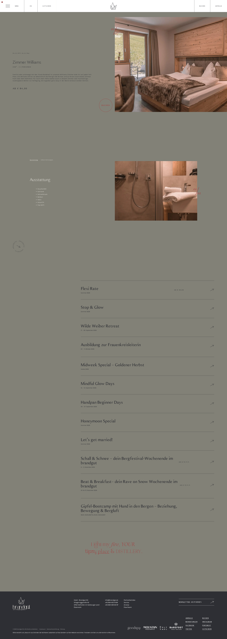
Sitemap (62, 629)
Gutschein (46, 6)
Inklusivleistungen (47, 160)
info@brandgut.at (111, 600)
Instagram (207, 622)
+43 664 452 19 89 (111, 602)
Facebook (190, 625)
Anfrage (218, 6)
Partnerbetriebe (129, 600)
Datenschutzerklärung (53, 629)
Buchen (202, 6)
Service (126, 602)
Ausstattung (34, 160)
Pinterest (206, 625)
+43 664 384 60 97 (111, 605)
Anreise (126, 605)
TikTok (189, 629)
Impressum (42, 629)
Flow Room (128, 607)
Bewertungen (191, 622)
